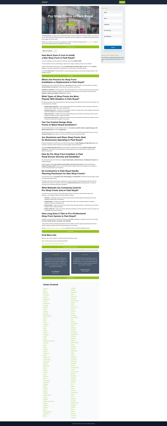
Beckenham (74, 375)
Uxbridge (73, 290)
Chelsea (45, 351)
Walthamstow (74, 350)
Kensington (46, 324)
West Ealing (61, 243)
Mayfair (45, 355)
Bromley (73, 321)
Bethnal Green (74, 306)
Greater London (74, 371)
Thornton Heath (74, 334)
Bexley (72, 409)
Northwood (45, 405)
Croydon (73, 369)
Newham (73, 373)
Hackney (73, 309)
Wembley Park (46, 299)
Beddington (73, 357)
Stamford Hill (74, 296)
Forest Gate (73, 363)
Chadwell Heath (74, 402)
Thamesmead (74, 392)
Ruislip (45, 386)
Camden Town (46, 357)
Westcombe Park (75, 367)
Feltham (45, 397)
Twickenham (46, 361)
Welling (72, 394)
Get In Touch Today (70, 46)
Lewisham (73, 348)
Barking (73, 386)
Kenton (45, 322)
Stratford (73, 340)
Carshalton (73, 346)
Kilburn (45, 309)
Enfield (72, 344)
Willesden (55, 243)
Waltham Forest (74, 342)
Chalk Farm (46, 353)
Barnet (44, 415)
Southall (45, 332)
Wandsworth (46, 365)
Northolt (45, 326)
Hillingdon (45, 384)
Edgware (45, 370)
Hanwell (45, 301)
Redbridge (73, 379)
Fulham (45, 336)
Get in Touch (70, 231)
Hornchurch (73, 415)
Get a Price (70, 75)
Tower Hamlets (74, 317)
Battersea (45, 363)
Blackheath (73, 361)
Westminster (46, 382)
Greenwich (73, 338)
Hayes (44, 367)
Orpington (73, 407)
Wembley (47, 243)
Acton (43, 243)
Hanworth (45, 399)
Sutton (72, 352)
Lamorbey (73, 398)
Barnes (45, 320)
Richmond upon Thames (49, 340)
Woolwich (73, 382)
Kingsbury (45, 311)
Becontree (73, 400)
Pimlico (45, 378)
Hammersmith (46, 303)
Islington (45, 390)
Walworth (73, 288)
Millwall (72, 325)
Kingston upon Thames (48, 401)
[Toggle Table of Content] (54, 51)
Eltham (72, 388)
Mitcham (73, 313)
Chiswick (45, 297)
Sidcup (72, 396)
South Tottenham (75, 300)
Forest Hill (73, 329)
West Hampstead (47, 315)
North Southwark (47, 395)
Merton (72, 294)
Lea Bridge (73, 315)
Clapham (45, 392)
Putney (45, 347)
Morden (72, 304)
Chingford (73, 377)
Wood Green (46, 413)
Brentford (45, 307)
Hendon (45, 330)
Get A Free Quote (70, 277)
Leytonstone (74, 359)
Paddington (46, 334)
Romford (73, 411)
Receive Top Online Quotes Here (70, 246)
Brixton (45, 409)
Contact (122, 2)
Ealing (51, 243)
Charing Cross (46, 380)
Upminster (73, 417)
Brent (44, 328)
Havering (73, 413)
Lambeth (45, 407)
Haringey (45, 403)
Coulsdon (73, 390)
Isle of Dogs (73, 331)
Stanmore (45, 372)
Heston (45, 345)
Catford (72, 354)
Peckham (73, 311)
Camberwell (74, 292)
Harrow (45, 317)
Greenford (45, 305)
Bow (72, 319)
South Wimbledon (47, 411)
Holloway (45, 388)
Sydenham (73, 336)
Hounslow (45, 349)
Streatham (73, 298)
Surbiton (73, 302)
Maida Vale (46, 313)
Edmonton (73, 327)
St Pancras (45, 376)
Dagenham (73, 404)
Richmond (45, 342)
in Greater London (54, 228)
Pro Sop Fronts (90, 41)
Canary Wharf (74, 323)
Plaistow (73, 365)
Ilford (72, 384)
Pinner (44, 374)
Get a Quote (69, 24)
